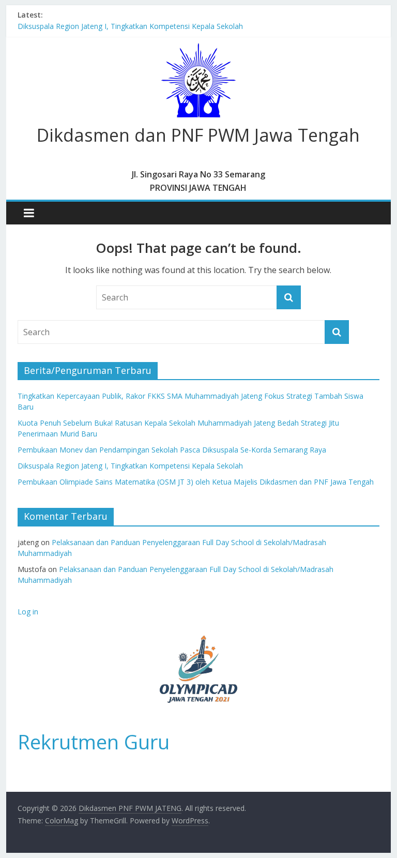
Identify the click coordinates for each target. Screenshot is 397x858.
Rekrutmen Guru (94, 741)
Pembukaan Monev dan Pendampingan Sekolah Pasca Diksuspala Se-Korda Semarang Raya (172, 450)
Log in (28, 611)
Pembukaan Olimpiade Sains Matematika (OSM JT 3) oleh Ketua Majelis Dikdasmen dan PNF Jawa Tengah (196, 482)
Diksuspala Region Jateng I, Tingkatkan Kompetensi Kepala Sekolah (130, 26)
